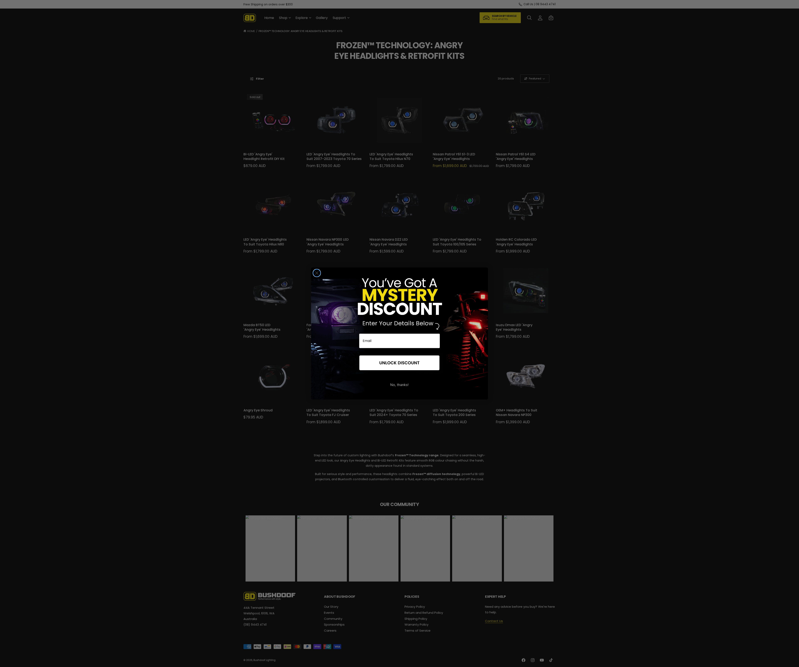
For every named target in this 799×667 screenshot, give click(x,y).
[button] (399, 363)
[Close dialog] (316, 273)
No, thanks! (399, 385)
